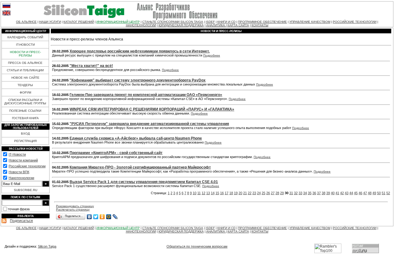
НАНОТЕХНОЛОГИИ (141, 25)
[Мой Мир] (109, 217)
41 (337, 193)
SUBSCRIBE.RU (25, 190)
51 (383, 193)
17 (226, 193)
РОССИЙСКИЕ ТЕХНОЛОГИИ (354, 21)
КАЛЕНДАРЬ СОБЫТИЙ (25, 37)
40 (333, 193)
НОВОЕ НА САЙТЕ (25, 77)
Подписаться (21, 221)
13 (208, 193)
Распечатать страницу (73, 209)
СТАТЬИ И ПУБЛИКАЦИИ (25, 70)
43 (346, 193)
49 (374, 193)
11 (199, 193)
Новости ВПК (19, 172)
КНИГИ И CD (226, 21)
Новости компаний (23, 160)
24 (259, 193)
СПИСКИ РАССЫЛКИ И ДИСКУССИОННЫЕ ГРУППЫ (25, 101)
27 (273, 193)
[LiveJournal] (115, 217)
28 (277, 193)
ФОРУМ (25, 92)
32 (296, 193)
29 (282, 193)
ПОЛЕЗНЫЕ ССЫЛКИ (25, 110)
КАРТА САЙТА (238, 25)
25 (263, 193)
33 (300, 193)
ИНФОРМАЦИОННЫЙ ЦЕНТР (118, 21)
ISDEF (210, 21)
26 (268, 193)
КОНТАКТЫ (259, 25)
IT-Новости (17, 154)
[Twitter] (96, 217)
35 (310, 193)
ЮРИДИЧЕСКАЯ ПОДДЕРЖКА (181, 25)
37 (319, 193)
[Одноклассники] (102, 217)
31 (291, 193)
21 (245, 193)
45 (356, 193)
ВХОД (25, 133)
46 (360, 193)
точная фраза (19, 209)
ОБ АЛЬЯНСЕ (26, 21)
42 (342, 193)
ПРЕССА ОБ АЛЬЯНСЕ (25, 63)
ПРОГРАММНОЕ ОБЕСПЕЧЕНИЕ (262, 21)
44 (351, 193)
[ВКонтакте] (89, 217)
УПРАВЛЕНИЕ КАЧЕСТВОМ (309, 21)
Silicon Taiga (47, 246)
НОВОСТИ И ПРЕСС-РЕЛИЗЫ (25, 53)
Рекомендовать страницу (75, 206)
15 (217, 193)
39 (328, 193)
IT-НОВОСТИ (25, 44)
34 (305, 193)
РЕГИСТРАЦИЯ (25, 141)
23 (254, 193)
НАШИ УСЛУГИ (50, 21)
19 (236, 193)
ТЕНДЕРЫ (25, 85)
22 (249, 193)
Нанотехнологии (21, 178)
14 (213, 193)
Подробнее (211, 55)
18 (231, 193)
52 (388, 193)
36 (314, 193)
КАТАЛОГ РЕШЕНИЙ (78, 21)
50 (379, 193)
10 (194, 193)
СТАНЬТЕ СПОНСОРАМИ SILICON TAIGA (172, 21)
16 (222, 193)
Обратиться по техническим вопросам (197, 246)
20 (240, 193)
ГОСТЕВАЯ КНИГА (25, 118)
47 (365, 193)
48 (370, 193)
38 (323, 193)
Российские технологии (27, 166)
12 (203, 193)
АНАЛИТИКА (216, 25)
